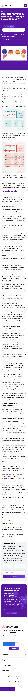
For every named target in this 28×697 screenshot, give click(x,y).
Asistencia (5, 670)
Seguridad (21, 678)
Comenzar (5, 654)
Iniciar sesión (12, 1)
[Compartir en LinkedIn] (8, 39)
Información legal (14, 678)
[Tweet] (4, 39)
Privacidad (6, 678)
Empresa (5, 660)
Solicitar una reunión (7, 26)
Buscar (19, 1)
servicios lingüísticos (8, 536)
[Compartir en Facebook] (6, 39)
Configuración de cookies (7, 689)
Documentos (6, 665)
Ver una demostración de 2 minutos (13, 29)
